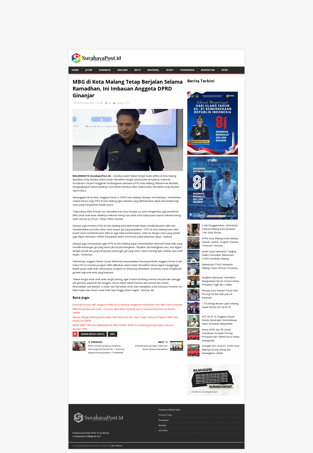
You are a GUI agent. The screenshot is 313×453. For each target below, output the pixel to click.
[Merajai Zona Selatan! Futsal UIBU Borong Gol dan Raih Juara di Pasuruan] (193, 295)
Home (75, 69)
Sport (170, 69)
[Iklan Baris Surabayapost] (213, 394)
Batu (137, 69)
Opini (224, 69)
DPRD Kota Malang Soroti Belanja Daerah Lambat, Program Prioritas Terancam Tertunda (220, 242)
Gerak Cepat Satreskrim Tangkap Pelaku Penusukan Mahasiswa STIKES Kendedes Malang (219, 255)
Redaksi (163, 425)
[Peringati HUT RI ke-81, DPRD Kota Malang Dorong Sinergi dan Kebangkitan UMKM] (193, 350)
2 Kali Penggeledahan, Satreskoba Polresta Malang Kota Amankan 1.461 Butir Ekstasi (220, 229)
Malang (123, 69)
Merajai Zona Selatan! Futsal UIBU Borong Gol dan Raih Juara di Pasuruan (220, 294)
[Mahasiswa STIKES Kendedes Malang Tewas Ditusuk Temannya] (193, 269)
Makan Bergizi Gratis (92, 334)
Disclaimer (164, 420)
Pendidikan (187, 69)
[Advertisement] (156, 23)
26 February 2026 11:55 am (90, 102)
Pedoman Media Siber (170, 409)
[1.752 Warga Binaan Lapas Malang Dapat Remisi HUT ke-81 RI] (193, 308)
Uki (109, 102)
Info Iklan (163, 430)
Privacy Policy (165, 414)
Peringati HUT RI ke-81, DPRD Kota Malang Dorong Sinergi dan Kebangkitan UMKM (220, 349)
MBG (112, 334)
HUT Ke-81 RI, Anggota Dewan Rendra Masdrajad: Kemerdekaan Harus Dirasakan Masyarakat (219, 320)
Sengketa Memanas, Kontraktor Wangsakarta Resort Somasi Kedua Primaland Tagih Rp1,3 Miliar (220, 281)
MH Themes (116, 445)
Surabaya (105, 69)
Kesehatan (208, 69)
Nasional (153, 69)
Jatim (88, 69)
